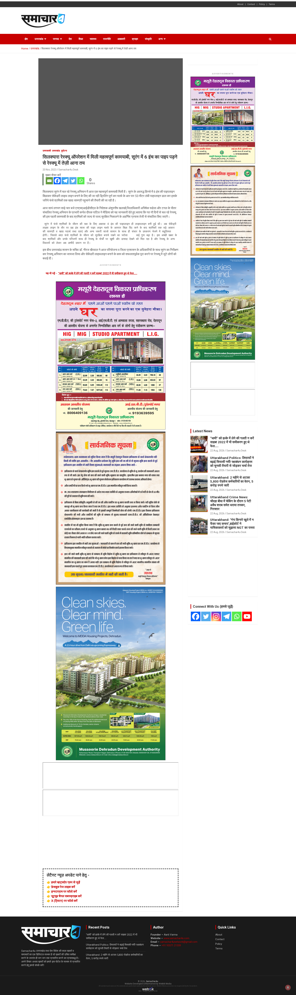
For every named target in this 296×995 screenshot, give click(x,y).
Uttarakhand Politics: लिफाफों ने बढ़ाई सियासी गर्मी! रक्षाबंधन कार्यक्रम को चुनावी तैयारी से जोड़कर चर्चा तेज (232, 462)
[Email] (49, 180)
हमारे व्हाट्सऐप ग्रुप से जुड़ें (65, 882)
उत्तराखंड (39, 39)
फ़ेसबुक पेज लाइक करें (63, 887)
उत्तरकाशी (47, 150)
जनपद (56, 39)
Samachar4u (152, 981)
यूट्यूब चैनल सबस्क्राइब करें (66, 896)
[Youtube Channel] (247, 616)
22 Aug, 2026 (217, 450)
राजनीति (107, 39)
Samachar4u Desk (68, 169)
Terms (272, 4)
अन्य (160, 39)
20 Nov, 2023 (49, 169)
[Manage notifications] (288, 987)
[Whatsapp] (80, 180)
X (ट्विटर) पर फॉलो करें (64, 900)
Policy (262, 4)
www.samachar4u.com (176, 938)
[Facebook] (57, 180)
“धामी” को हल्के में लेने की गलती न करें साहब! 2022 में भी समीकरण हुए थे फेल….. (232, 442)
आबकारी (121, 39)
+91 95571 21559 (171, 945)
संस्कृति (148, 39)
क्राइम (135, 39)
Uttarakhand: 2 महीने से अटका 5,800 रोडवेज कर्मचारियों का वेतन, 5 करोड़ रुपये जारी (231, 481)
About (240, 4)
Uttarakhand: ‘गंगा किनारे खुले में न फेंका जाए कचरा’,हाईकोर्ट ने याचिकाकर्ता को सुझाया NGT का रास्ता (232, 524)
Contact (251, 4)
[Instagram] (216, 616)
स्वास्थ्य (93, 39)
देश (70, 39)
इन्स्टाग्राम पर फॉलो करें (64, 891)
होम (26, 39)
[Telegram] (65, 180)
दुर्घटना (64, 150)
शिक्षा (81, 39)
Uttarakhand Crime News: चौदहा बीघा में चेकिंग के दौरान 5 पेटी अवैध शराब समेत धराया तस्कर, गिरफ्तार (230, 503)
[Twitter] (73, 180)
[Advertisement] (212, 20)
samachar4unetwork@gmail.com (178, 941)
